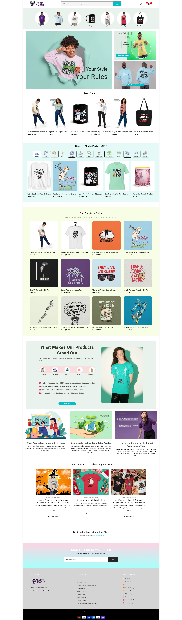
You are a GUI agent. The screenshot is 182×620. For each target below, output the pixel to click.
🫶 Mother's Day (128, 591)
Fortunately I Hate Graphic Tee (102, 327)
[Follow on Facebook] (33, 590)
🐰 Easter (126, 597)
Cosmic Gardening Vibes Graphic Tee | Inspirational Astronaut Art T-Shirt (54, 252)
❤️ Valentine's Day (128, 588)
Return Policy (81, 588)
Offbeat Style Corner (53, 497)
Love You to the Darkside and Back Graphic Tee (43, 132)
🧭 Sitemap (126, 578)
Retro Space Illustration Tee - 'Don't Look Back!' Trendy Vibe (81, 252)
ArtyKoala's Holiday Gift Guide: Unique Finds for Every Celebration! (129, 501)
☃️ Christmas (127, 581)
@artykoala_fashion (98, 535)
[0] (145, 4)
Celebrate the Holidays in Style (91, 500)
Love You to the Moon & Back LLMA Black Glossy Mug (88, 132)
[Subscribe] (113, 559)
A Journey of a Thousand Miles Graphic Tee (44, 327)
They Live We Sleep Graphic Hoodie (104, 290)
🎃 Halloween (127, 585)
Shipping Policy (81, 591)
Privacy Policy (81, 594)
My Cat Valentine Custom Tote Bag (145, 132)
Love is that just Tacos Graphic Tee (136, 290)
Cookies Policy (81, 597)
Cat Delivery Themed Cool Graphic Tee (66, 194)
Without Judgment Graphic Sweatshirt (40, 194)
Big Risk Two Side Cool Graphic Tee (135, 327)
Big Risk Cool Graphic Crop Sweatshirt (61, 132)
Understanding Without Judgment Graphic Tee (76, 327)
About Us (79, 579)
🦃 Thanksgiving (128, 603)
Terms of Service (82, 582)
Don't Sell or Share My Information (87, 603)
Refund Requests (82, 600)
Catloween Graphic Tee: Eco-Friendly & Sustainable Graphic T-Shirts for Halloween (119, 252)
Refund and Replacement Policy (86, 585)
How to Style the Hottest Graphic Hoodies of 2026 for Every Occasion (53, 501)
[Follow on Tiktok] (49, 590)
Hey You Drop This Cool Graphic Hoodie (104, 132)
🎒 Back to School (128, 600)
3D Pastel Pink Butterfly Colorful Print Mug (145, 194)
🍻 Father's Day (127, 594)
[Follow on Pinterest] (44, 590)
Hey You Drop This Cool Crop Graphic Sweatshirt (128, 132)
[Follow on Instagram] (38, 590)
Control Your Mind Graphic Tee (71, 290)
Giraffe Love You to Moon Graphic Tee (118, 194)
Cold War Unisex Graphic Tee (39, 290)
